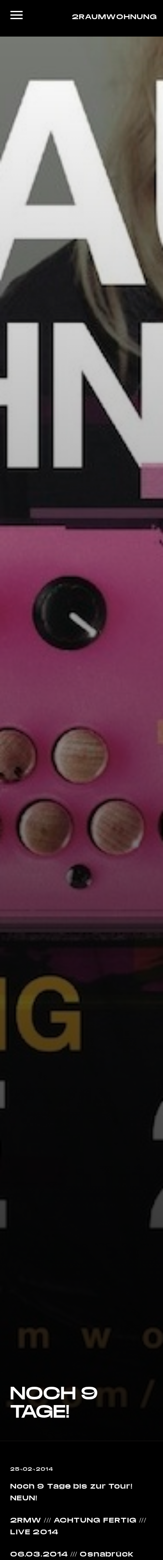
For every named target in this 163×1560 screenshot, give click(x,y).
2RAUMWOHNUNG (112, 16)
